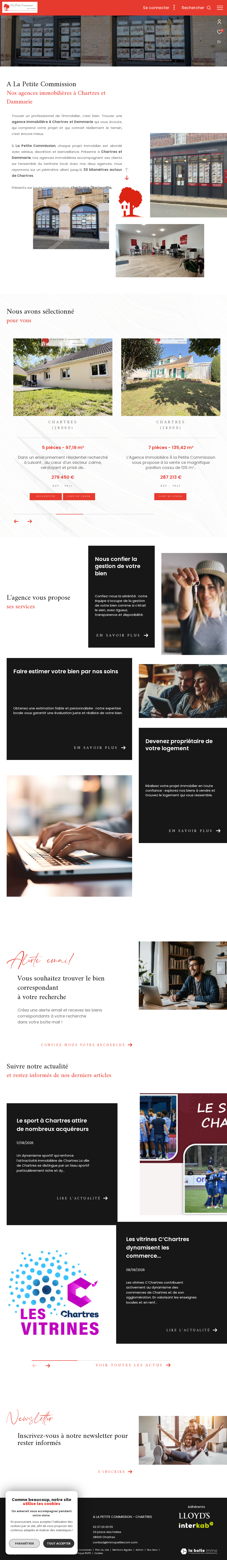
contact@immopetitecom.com (115, 1542)
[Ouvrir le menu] (220, 8)
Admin (140, 1550)
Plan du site (102, 1550)
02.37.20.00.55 (103, 1527)
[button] (16, 521)
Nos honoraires (83, 1550)
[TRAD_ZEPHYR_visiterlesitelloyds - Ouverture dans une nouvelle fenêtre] (194, 1516)
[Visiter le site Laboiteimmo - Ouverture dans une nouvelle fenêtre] (199, 1551)
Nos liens (152, 1550)
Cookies (98, 1553)
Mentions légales (122, 1550)
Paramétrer (24, 1543)
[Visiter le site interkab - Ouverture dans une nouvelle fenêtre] (196, 1525)
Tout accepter (58, 1543)
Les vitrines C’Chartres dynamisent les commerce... (157, 1247)
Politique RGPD (82, 1553)
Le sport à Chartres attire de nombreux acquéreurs (53, 1125)
